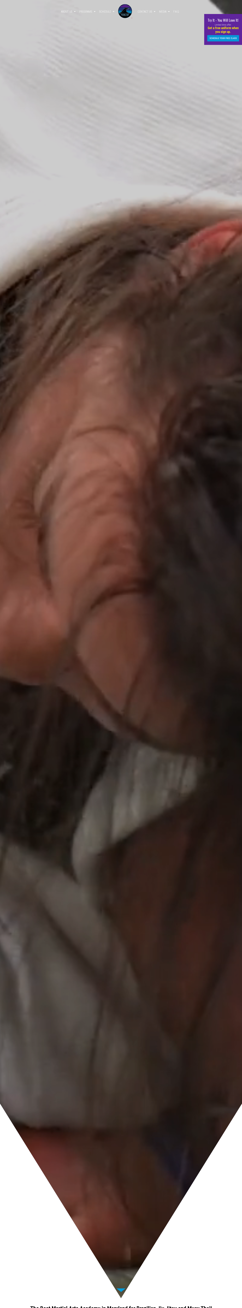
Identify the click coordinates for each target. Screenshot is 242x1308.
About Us (66, 11)
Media (162, 11)
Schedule (105, 11)
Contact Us (145, 11)
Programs (85, 11)
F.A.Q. (176, 11)
